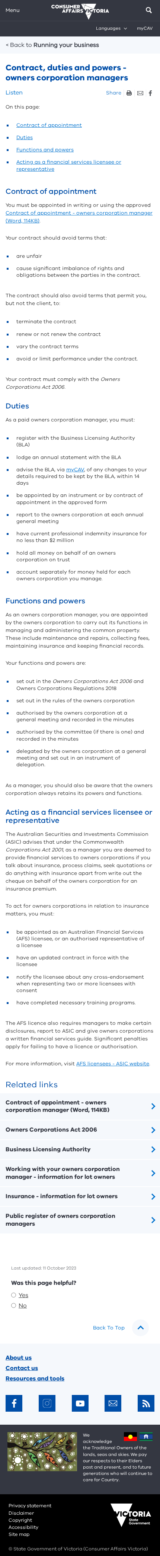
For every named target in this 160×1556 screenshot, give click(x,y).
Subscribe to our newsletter (113, 1403)
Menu (13, 10)
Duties (24, 137)
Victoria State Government (123, 1520)
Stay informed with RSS (146, 1403)
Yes (23, 1295)
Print (129, 93)
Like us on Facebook (14, 1403)
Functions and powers (45, 149)
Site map (19, 1534)
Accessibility (23, 1527)
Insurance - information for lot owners (62, 1196)
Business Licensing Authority (48, 1149)
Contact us (22, 1368)
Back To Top (109, 1327)
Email (140, 93)
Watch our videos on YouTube (80, 1403)
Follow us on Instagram (47, 1403)
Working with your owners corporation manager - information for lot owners (63, 1173)
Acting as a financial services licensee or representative (68, 165)
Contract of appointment (49, 125)
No (23, 1306)
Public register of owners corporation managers (60, 1220)
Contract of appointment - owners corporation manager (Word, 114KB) (57, 1106)
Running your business (52, 45)
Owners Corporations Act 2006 (51, 1130)
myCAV (145, 28)
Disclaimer (21, 1513)
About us (19, 1358)
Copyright (20, 1520)
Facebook (150, 93)
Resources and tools (35, 1378)
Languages (108, 28)
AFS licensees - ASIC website (112, 1063)
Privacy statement (30, 1505)
